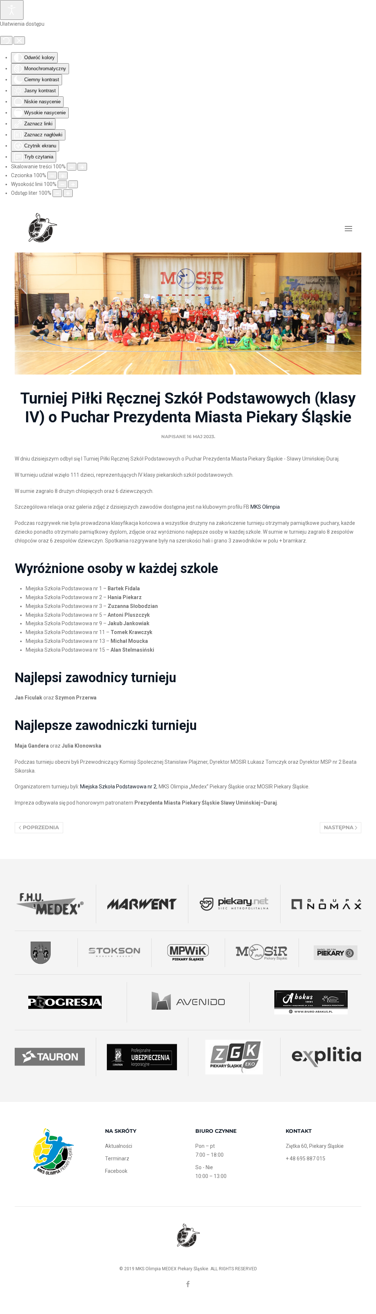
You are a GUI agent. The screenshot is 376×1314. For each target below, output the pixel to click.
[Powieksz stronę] (82, 167)
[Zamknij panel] (19, 40)
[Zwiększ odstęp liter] (68, 193)
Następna (339, 827)
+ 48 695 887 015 (305, 1158)
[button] (348, 228)
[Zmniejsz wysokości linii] (62, 184)
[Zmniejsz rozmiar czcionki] (52, 175)
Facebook (116, 1171)
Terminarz (117, 1158)
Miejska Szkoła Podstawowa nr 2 (118, 787)
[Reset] (6, 40)
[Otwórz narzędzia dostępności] (12, 10)
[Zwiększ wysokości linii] (73, 184)
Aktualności (118, 1146)
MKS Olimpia (265, 507)
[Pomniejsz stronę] (71, 167)
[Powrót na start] (42, 228)
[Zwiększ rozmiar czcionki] (63, 175)
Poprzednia (41, 827)
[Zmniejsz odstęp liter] (57, 193)
